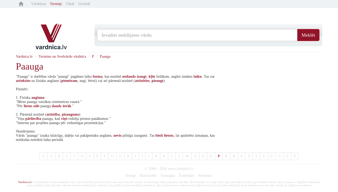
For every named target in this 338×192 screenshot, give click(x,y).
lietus (28, 106)
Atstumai (204, 176)
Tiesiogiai (167, 176)
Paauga (105, 56)
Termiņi (56, 4)
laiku (198, 76)
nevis (117, 135)
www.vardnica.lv (180, 169)
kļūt (152, 76)
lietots (168, 135)
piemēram (69, 81)
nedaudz (129, 76)
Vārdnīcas (38, 4)
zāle (36, 106)
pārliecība (33, 119)
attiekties (23, 81)
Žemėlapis (186, 176)
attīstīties (142, 81)
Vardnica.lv (24, 56)
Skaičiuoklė (148, 176)
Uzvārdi (84, 4)
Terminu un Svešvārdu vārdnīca (62, 56)
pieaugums (70, 114)
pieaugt (157, 81)
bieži (159, 135)
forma (97, 76)
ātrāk (67, 106)
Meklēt (308, 35)
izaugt (142, 76)
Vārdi (70, 4)
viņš (64, 119)
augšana (37, 98)
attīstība (53, 114)
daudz (57, 106)
